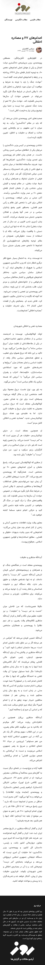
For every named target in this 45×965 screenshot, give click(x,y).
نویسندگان (8, 19)
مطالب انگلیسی (21, 19)
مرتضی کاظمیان (28, 49)
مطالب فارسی (35, 19)
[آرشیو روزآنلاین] (23, 14)
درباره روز (37, 905)
